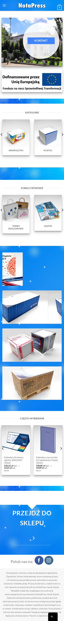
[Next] (61, 448)
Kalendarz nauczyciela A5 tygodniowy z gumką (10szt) (32, 460)
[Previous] (3, 448)
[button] (4, 5)
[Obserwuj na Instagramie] (48, 560)
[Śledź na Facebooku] (39, 560)
